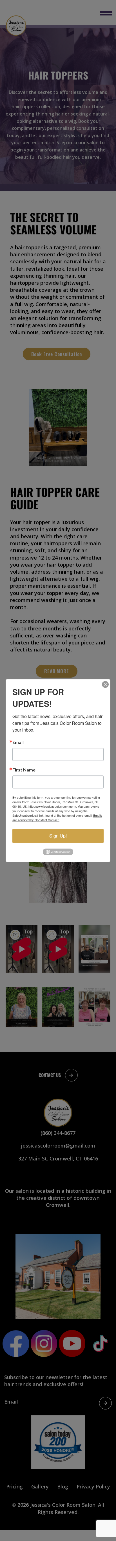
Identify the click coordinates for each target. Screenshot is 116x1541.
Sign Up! (58, 835)
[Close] (105, 684)
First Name (23, 770)
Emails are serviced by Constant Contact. (57, 817)
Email (18, 742)
